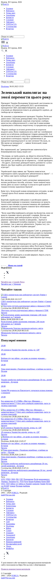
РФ (17, 479)
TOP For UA (11, 24)
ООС (3, 484)
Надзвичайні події (14, 544)
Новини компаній (13, 542)
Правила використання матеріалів (15, 569)
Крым (31, 481)
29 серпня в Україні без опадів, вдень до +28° (20, 432)
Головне (9, 8)
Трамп (42, 484)
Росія (36, 479)
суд (17, 484)
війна (12, 484)
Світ (8, 522)
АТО (3, 479)
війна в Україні (25, 484)
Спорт (8, 530)
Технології (10, 535)
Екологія (9, 539)
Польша (19, 486)
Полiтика (5, 86)
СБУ (21, 479)
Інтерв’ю (10, 17)
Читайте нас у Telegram (11, 284)
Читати (4, 304)
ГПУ (8, 484)
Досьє (8, 546)
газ (2, 486)
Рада (26, 481)
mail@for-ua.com (8, 495)
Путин (49, 484)
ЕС (17, 481)
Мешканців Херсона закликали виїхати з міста (21, 333)
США (13, 479)
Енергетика (11, 506)
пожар (12, 486)
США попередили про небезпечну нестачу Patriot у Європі (26, 301)
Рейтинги (10, 11)
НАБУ (6, 486)
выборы (26, 486)
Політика (10, 526)
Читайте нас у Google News (12, 282)
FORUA (15, 493)
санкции (36, 484)
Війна (8, 528)
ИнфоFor (10, 548)
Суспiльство (11, 26)
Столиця (9, 20)
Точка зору (10, 13)
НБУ (48, 481)
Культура (10, 29)
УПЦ (8, 479)
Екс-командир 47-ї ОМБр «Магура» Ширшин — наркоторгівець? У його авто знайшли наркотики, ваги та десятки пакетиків (25, 421)
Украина (12, 481)
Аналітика (10, 15)
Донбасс (4, 481)
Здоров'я (9, 533)
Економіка (10, 524)
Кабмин (37, 481)
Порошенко (28, 479)
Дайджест (10, 22)
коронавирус (44, 479)
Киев (43, 481)
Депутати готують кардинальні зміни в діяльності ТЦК (24, 310)
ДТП (22, 481)
